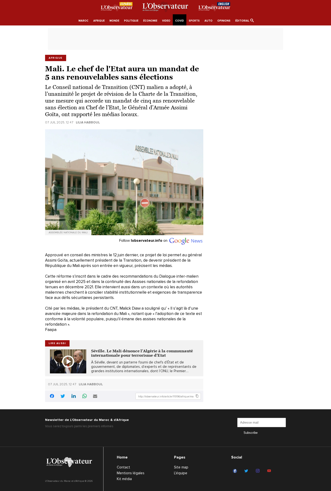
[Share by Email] (95, 396)
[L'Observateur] (117, 7)
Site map (181, 467)
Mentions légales (130, 473)
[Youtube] (269, 471)
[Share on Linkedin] (73, 396)
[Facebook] (235, 471)
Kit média (124, 479)
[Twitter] (247, 471)
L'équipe (180, 473)
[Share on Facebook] (51, 397)
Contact (123, 467)
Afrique (56, 57)
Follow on (143, 240)
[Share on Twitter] (63, 396)
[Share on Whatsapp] (84, 396)
